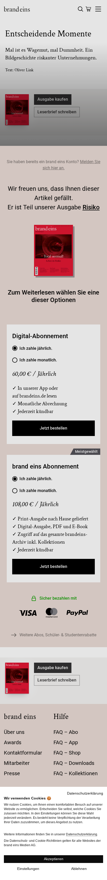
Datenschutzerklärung (85, 793)
